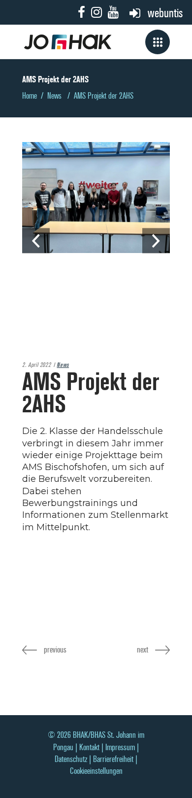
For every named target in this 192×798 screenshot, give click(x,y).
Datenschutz (71, 759)
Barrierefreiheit (113, 759)
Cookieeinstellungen (96, 771)
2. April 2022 (36, 365)
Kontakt (89, 747)
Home (29, 96)
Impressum (120, 747)
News (54, 96)
